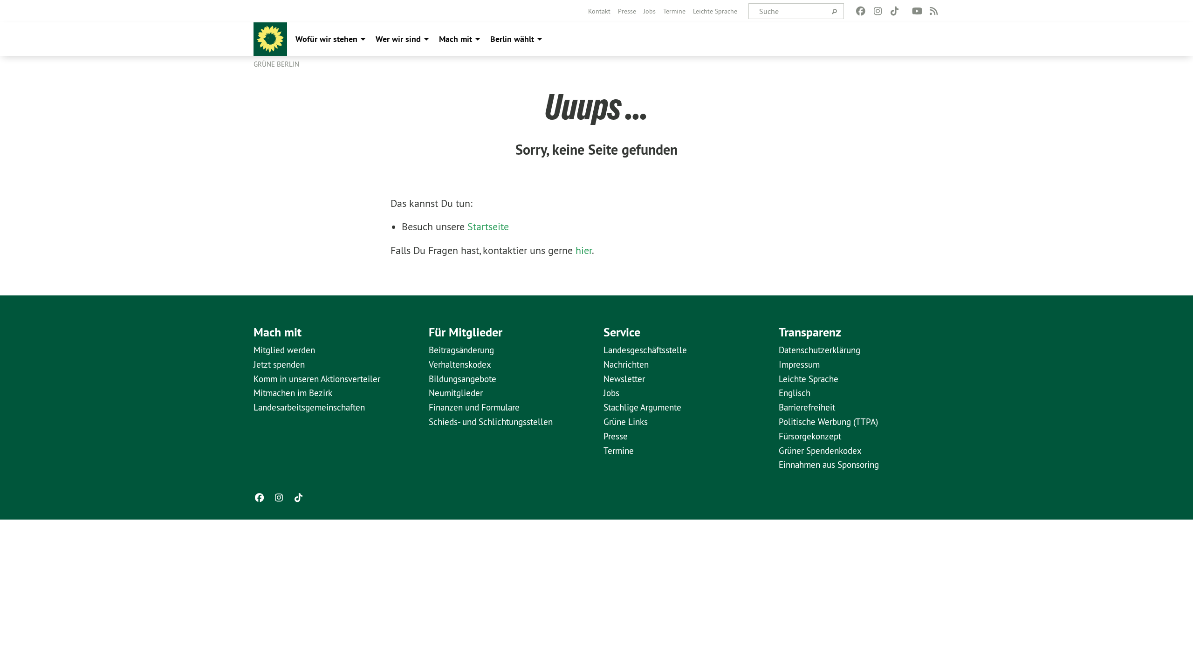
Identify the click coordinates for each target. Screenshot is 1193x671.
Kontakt (599, 11)
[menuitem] (599, 11)
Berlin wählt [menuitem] (512, 39)
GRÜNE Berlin (276, 64)
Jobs (650, 11)
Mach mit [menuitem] (455, 39)
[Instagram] (878, 11)
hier (584, 250)
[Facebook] (861, 11)
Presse (627, 11)
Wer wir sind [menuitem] (398, 39)
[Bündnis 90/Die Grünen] (270, 39)
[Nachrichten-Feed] (934, 11)
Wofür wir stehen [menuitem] (326, 39)
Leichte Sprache (715, 11)
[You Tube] (917, 11)
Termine (674, 11)
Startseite (488, 226)
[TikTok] (894, 11)
